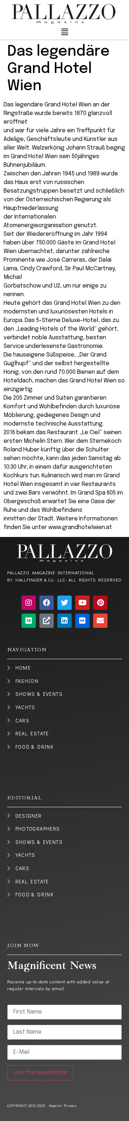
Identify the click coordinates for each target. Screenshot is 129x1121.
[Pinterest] (100, 603)
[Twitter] (64, 603)
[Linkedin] (64, 621)
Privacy (69, 1105)
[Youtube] (82, 603)
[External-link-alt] (46, 621)
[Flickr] (82, 621)
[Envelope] (100, 621)
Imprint (55, 1105)
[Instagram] (29, 603)
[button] (64, 33)
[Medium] (29, 621)
